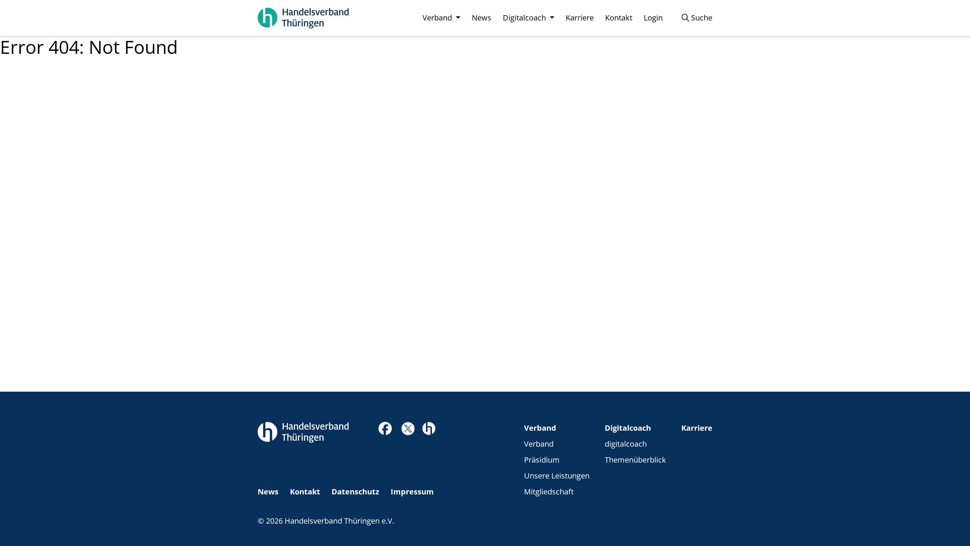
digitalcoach (626, 444)
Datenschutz (355, 491)
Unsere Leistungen (557, 476)
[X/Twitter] (408, 428)
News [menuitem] (481, 18)
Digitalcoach (628, 428)
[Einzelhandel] (428, 427)
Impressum (412, 491)
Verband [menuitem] (438, 18)
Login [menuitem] (653, 18)
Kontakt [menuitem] (618, 18)
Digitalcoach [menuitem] (525, 18)
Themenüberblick (635, 460)
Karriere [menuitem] (580, 18)
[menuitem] (697, 17)
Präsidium (542, 460)
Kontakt (305, 491)
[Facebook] (385, 430)
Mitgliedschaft (549, 491)
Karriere (696, 428)
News (268, 491)
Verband (540, 428)
